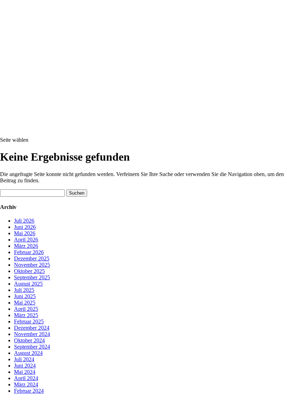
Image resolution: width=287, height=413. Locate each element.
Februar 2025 (29, 321)
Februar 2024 (29, 391)
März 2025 (26, 315)
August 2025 (28, 284)
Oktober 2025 (29, 271)
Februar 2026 (29, 252)
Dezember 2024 (31, 328)
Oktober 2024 (29, 340)
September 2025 (32, 277)
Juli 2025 (24, 290)
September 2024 (32, 347)
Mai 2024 (24, 372)
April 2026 (26, 240)
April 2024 (26, 378)
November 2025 (32, 265)
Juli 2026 (24, 221)
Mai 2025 (24, 303)
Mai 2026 (24, 233)
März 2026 (26, 246)
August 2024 (28, 353)
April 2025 (26, 309)
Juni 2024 (25, 366)
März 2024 (26, 384)
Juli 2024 (24, 359)
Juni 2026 (25, 227)
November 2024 (32, 334)
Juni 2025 (25, 296)
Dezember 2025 (31, 258)
